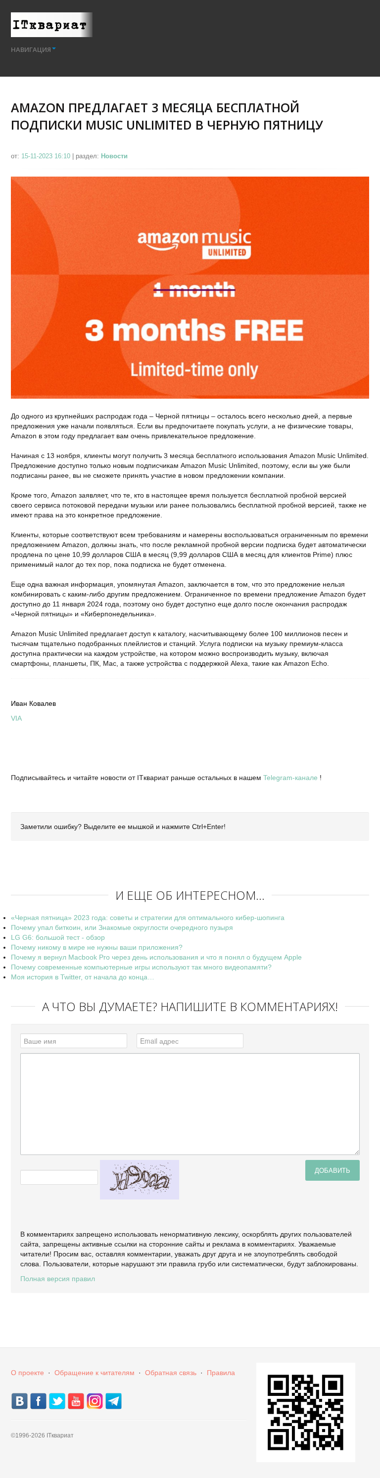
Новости (114, 156)
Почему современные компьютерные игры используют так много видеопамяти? (141, 967)
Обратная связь (170, 1373)
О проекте (27, 1373)
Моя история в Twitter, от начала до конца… (82, 977)
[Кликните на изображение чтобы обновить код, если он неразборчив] (139, 1179)
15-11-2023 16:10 (46, 156)
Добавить (332, 1170)
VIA (16, 718)
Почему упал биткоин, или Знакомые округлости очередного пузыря (122, 927)
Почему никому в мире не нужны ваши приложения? (97, 947)
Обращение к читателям (94, 1373)
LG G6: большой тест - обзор (58, 937)
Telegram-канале (290, 778)
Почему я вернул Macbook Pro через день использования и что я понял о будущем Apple (156, 957)
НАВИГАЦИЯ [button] (31, 49)
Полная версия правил (57, 1279)
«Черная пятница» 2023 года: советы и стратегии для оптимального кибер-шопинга (148, 918)
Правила (221, 1373)
